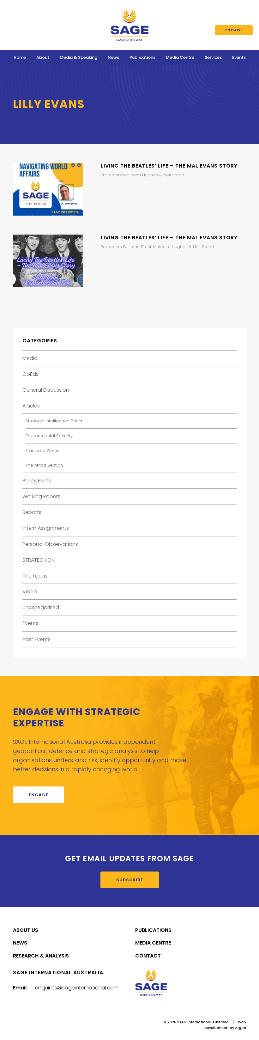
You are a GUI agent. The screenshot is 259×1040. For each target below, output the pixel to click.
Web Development (225, 1024)
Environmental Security (49, 436)
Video (29, 591)
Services (213, 57)
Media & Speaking (78, 57)
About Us (25, 930)
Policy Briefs (36, 480)
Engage (234, 30)
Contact (148, 955)
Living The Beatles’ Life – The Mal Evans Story (169, 165)
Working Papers (41, 496)
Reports (31, 512)
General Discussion (45, 390)
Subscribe (129, 880)
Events (239, 57)
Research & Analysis (41, 955)
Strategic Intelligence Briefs (54, 421)
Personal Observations (50, 544)
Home (20, 57)
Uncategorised (40, 607)
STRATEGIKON (38, 560)
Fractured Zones (42, 451)
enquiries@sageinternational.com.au (80, 987)
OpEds (30, 374)
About (42, 57)
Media (30, 358)
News (113, 57)
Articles (31, 405)
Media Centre (180, 57)
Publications (142, 57)
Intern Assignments (45, 528)
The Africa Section (44, 465)
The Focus (34, 575)
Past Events (36, 639)
